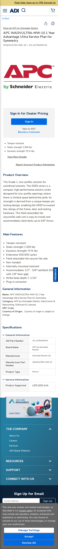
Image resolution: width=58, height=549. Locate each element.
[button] (55, 274)
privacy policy (25, 510)
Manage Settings (29, 530)
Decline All (29, 543)
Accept (29, 536)
